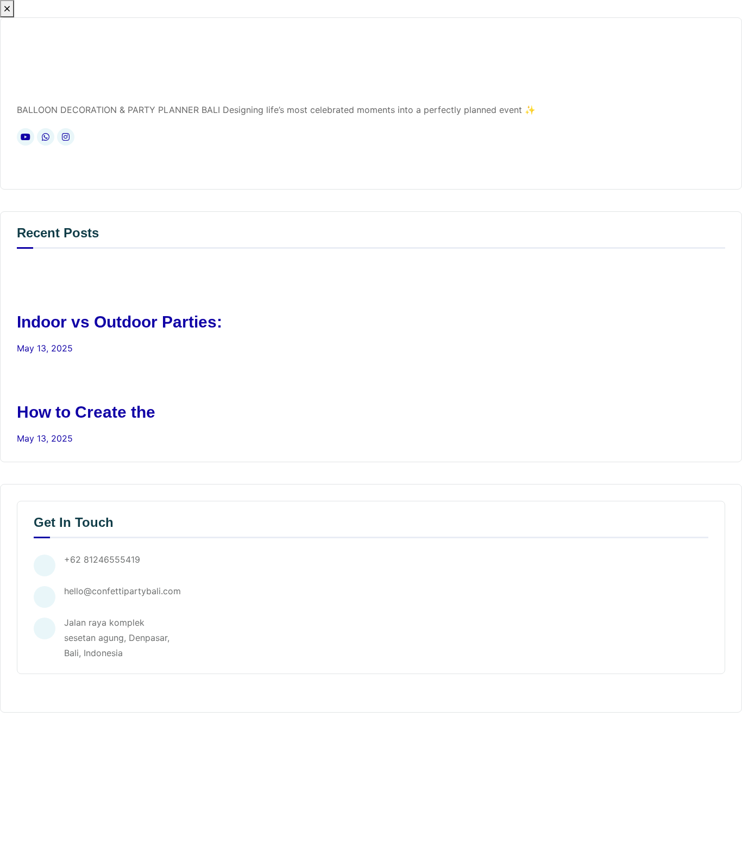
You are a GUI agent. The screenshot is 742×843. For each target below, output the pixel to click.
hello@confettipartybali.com (122, 591)
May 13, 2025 (45, 348)
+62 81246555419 (102, 559)
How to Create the (86, 412)
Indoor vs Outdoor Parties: (119, 322)
